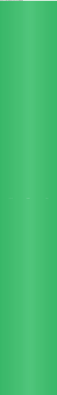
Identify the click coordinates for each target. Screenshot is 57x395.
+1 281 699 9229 (28, 198)
